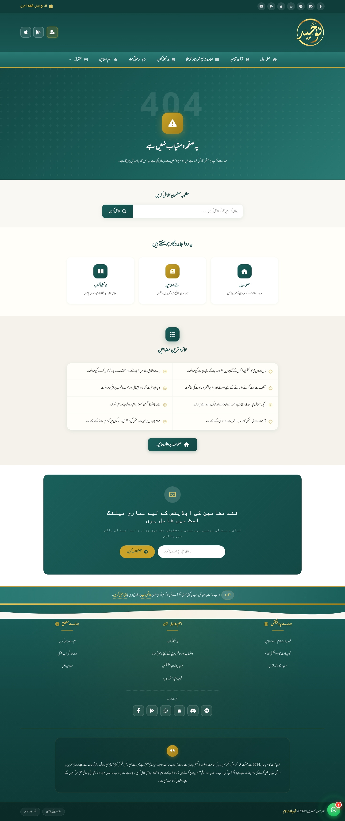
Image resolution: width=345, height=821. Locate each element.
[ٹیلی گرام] (301, 6)
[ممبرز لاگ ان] (52, 32)
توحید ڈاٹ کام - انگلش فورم (278, 654)
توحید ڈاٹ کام (289, 812)
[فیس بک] (321, 6)
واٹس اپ (146, 595)
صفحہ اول (265, 59)
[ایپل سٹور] (179, 710)
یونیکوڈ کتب (163, 59)
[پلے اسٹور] (271, 6)
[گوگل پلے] (152, 710)
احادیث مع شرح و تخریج (199, 59)
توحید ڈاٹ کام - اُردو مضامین (278, 641)
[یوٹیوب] (261, 6)
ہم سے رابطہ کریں (67, 641)
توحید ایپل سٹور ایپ (172, 678)
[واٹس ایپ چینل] (165, 710)
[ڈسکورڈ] (311, 6)
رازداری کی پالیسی (53, 811)
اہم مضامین (105, 59)
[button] (333, 809)
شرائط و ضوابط (30, 811)
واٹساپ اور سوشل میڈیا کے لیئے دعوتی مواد (172, 654)
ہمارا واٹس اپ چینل (67, 654)
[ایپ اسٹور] (281, 6)
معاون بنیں (67, 666)
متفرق (78, 59)
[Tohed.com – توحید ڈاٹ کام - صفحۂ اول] (309, 32)
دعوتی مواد (134, 59)
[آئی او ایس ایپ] (25, 32)
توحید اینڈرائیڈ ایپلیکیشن (172, 666)
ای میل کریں (120, 595)
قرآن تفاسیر (237, 59)
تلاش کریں (114, 211)
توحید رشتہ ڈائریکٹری (277, 666)
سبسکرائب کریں (134, 551)
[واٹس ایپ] (291, 6)
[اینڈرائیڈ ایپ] (38, 32)
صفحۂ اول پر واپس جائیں (169, 444)
